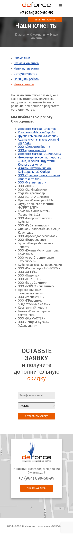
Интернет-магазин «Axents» (37, 129)
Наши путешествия (27, 68)
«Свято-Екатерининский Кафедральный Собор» (34, 169)
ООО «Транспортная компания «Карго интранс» (39, 177)
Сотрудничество (25, 73)
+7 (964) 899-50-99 (36, 13)
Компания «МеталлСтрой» (36, 132)
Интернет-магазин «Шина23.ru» (39, 154)
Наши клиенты (24, 84)
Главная (20, 34)
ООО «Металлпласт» (32, 182)
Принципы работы (26, 79)
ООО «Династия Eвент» (34, 146)
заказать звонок (45, 19)
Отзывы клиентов (26, 63)
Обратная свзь (36, 488)
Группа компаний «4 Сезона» (38, 136)
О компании (38, 34)
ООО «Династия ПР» (32, 150)
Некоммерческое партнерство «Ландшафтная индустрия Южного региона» (39, 161)
